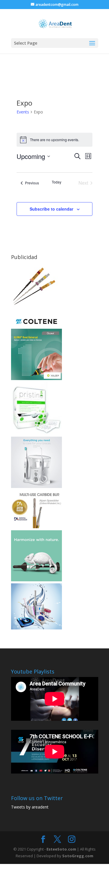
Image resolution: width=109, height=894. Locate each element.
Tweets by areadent (30, 807)
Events (23, 112)
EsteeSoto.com (62, 849)
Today (56, 182)
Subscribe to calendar (51, 209)
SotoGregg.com (77, 855)
